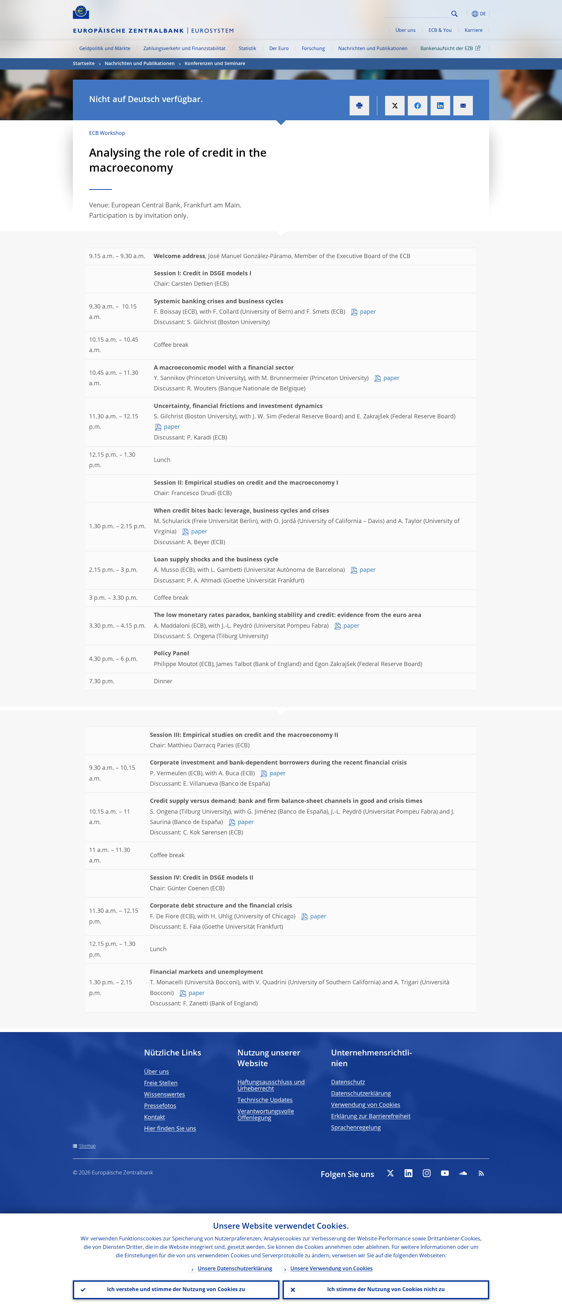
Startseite (84, 63)
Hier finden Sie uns (170, 1129)
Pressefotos (160, 1106)
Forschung (313, 48)
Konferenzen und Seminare (215, 63)
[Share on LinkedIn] (440, 105)
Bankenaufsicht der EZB (447, 48)
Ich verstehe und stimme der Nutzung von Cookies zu (176, 1289)
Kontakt (154, 1117)
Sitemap (87, 1146)
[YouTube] (445, 1173)
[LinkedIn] (408, 1173)
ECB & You (440, 30)
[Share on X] (395, 105)
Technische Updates (265, 1100)
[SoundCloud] (463, 1173)
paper (368, 312)
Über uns (405, 30)
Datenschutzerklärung (361, 1094)
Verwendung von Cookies (365, 1105)
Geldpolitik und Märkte (104, 48)
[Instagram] (427, 1173)
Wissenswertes (164, 1095)
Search (454, 14)
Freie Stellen (161, 1083)
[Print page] (359, 105)
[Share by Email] (463, 105)
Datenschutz (348, 1082)
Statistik (247, 48)
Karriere (474, 30)
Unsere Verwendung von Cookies (331, 1269)
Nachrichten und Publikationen (373, 48)
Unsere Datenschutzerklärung (235, 1269)
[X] (390, 1173)
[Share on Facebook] (417, 105)
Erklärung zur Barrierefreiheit (370, 1116)
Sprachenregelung (356, 1128)
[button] (466, 13)
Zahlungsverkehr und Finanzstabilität (184, 48)
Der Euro (279, 48)
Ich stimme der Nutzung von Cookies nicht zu (386, 1289)
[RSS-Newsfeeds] (481, 1173)
